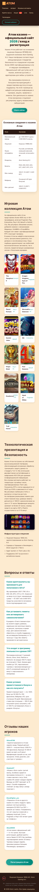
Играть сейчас (19, 110)
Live (25, 13)
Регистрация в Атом (19, 862)
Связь (31, 13)
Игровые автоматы (24, 8)
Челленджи (6, 17)
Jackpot (13, 8)
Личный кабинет (11, 22)
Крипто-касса (7, 13)
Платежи (5, 8)
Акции (17, 13)
